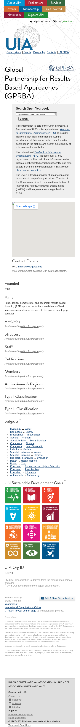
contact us (35, 170)
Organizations (14, 52)
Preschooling (32, 469)
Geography (39, 52)
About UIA (14, 2)
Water (28, 429)
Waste (37, 452)
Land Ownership (34, 446)
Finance (30, 443)
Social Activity (18, 440)
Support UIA (36, 14)
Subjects (51, 52)
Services (56, 2)
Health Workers (29, 460)
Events (11, 8)
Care (23, 463)
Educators (30, 472)
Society (14, 437)
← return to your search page (20, 610)
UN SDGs (63, 52)
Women (26, 437)
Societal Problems (20, 452)
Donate (69, 21)
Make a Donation (17, 718)
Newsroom (14, 14)
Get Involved (54, 8)
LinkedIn (16, 703)
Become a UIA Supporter (20, 714)
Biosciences (16, 434)
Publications (35, 2)
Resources (16, 431)
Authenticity (16, 475)
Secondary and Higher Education (42, 466)
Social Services (38, 440)
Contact (47, 21)
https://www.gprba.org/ (30, 266)
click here (21, 170)
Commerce (16, 443)
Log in (36, 21)
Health (13, 460)
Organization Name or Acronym (31, 114)
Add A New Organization (58, 598)
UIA (19, 36)
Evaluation (42, 457)
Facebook (17, 699)
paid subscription (57, 270)
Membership (31, 8)
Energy (29, 431)
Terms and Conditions (19, 725)
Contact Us (14, 696)
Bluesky (16, 707)
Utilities (27, 449)
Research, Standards (21, 457)
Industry (14, 449)
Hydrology (15, 429)
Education (15, 466)
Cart (58, 21)
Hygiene (38, 455)
